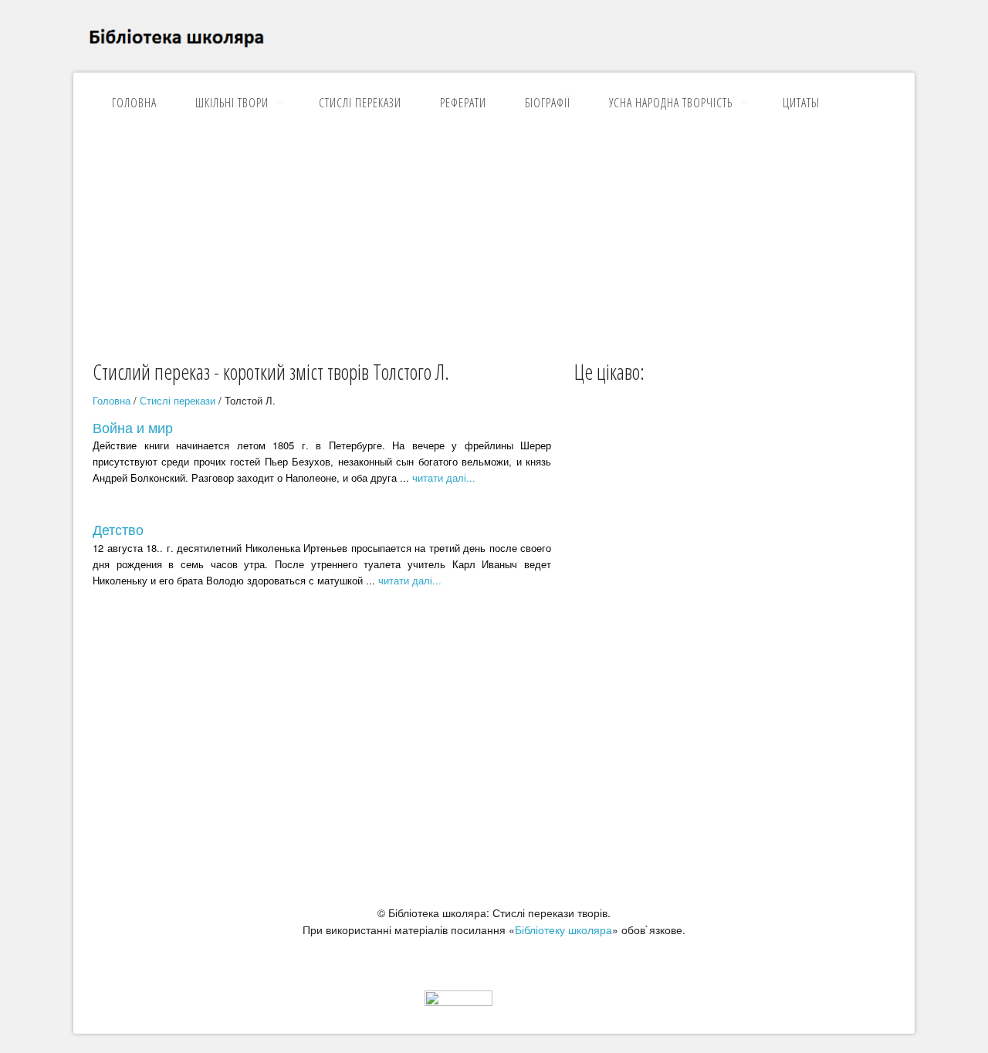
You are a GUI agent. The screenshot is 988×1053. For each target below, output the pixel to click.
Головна (134, 102)
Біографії (547, 102)
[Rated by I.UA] (458, 1001)
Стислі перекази (360, 102)
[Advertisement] (494, 242)
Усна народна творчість (671, 102)
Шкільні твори (232, 102)
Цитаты (801, 102)
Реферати (463, 102)
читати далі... (443, 477)
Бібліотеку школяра (563, 929)
